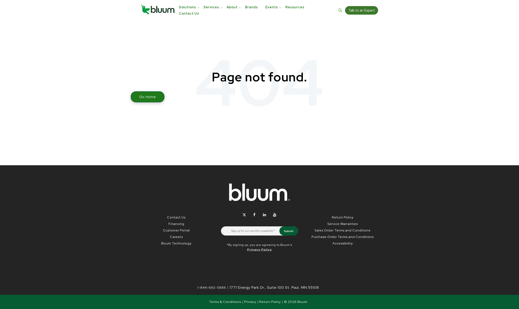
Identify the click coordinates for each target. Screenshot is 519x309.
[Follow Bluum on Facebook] (254, 214)
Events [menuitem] (271, 7)
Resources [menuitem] (295, 7)
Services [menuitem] (211, 7)
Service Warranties (342, 224)
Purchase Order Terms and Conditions (343, 237)
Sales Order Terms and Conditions (342, 230)
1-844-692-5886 (211, 287)
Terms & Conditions (225, 302)
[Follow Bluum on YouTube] (274, 214)
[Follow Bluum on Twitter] (244, 214)
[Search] (340, 10)
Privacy (250, 302)
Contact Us (176, 217)
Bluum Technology (176, 243)
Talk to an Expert (361, 10)
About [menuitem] (232, 7)
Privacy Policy (259, 249)
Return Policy (342, 217)
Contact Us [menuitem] (189, 13)
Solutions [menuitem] (187, 7)
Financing (176, 224)
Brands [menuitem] (251, 7)
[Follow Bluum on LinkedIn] (264, 214)
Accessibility (342, 243)
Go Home (147, 97)
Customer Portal (176, 230)
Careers (176, 237)
